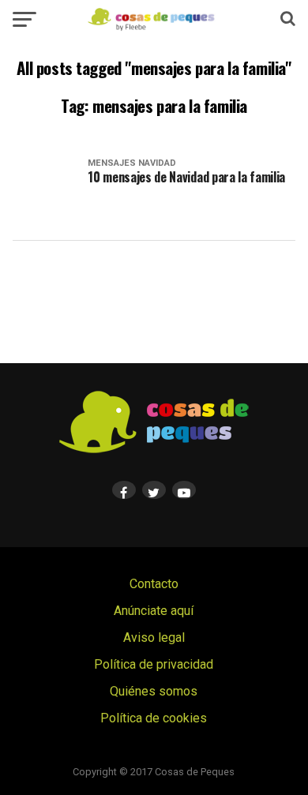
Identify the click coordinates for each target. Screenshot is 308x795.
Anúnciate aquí (153, 610)
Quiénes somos (153, 691)
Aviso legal (154, 637)
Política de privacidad (153, 664)
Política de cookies (153, 718)
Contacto (154, 583)
